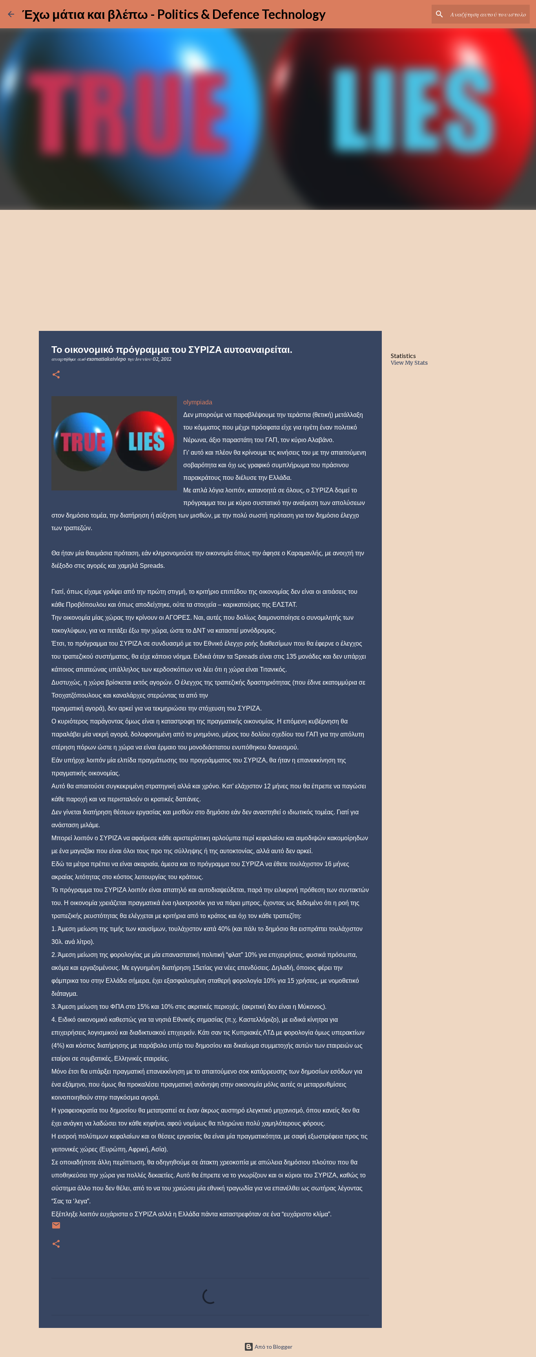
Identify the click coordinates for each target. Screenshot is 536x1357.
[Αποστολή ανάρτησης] (56, 1228)
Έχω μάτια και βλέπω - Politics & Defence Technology (174, 14)
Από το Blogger (272, 1346)
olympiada (197, 402)
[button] (56, 375)
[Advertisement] (268, 269)
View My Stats (409, 362)
